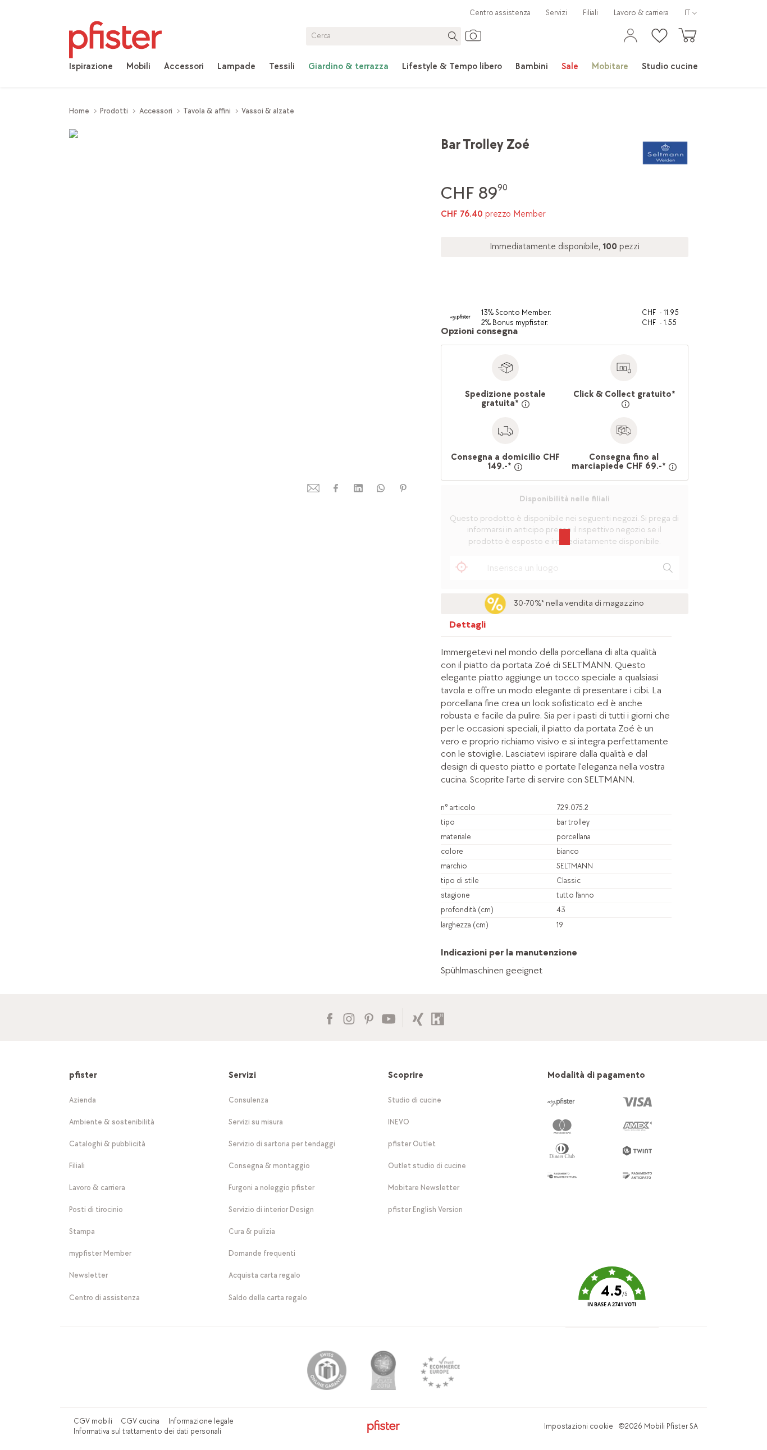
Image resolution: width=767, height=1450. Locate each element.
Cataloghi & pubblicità (107, 1144)
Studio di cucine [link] (414, 1100)
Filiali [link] (590, 12)
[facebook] (336, 488)
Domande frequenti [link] (262, 1253)
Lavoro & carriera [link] (641, 12)
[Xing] (418, 1017)
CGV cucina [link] (140, 1421)
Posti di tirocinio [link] (96, 1209)
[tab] (468, 627)
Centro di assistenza (104, 1297)
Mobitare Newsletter (423, 1187)
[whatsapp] (380, 488)
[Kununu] (438, 1017)
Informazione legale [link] (201, 1421)
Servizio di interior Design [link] (271, 1209)
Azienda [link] (82, 1100)
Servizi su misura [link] (256, 1122)
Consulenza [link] (248, 1100)
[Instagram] (349, 1017)
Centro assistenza (500, 12)
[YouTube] (388, 1017)
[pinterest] (403, 488)
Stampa (82, 1231)
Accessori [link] (155, 111)
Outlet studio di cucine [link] (427, 1165)
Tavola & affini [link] (207, 111)
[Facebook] (329, 1017)
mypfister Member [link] (100, 1253)
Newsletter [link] (88, 1275)
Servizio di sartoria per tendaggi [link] (282, 1144)
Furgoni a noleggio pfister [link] (271, 1187)
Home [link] (79, 111)
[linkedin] (358, 488)
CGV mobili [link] (93, 1421)
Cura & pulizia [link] (252, 1231)
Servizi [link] (556, 12)
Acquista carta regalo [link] (264, 1275)
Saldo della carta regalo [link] (268, 1297)
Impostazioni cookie (578, 1426)
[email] (313, 488)
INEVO (398, 1122)
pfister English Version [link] (425, 1209)
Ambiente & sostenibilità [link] (111, 1122)
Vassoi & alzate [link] (267, 111)
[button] (612, 1295)
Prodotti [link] (114, 111)
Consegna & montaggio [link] (269, 1165)
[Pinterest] (368, 1017)
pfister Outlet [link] (412, 1144)
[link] (91, 67)
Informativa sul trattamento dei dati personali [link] (147, 1431)
